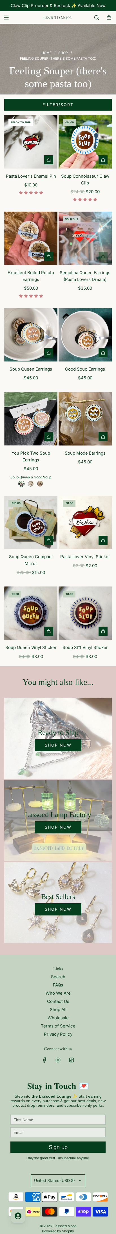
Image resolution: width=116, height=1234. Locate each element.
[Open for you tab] (18, 1216)
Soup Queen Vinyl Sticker (31, 647)
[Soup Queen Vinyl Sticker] (30, 613)
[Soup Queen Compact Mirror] (30, 522)
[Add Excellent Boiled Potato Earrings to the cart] (48, 256)
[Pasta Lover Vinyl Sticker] (85, 522)
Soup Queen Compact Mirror (31, 560)
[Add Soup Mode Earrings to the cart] (103, 436)
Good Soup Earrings (85, 369)
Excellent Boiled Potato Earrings (31, 276)
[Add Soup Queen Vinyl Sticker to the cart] (48, 631)
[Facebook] (44, 1060)
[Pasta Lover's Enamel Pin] (30, 141)
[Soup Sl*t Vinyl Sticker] (85, 613)
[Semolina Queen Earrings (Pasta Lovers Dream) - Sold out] (85, 256)
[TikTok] (71, 1060)
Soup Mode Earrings (85, 453)
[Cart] (109, 17)
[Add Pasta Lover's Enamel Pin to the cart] (48, 159)
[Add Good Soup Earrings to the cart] (103, 352)
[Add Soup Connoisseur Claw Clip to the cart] (103, 159)
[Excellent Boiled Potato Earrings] (30, 238)
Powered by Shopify (58, 1231)
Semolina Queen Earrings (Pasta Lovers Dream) (85, 276)
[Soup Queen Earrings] (30, 335)
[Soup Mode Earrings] (85, 419)
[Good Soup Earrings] (85, 335)
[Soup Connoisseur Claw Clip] (85, 141)
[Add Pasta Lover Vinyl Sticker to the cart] (103, 540)
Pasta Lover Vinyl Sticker (85, 556)
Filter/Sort (58, 104)
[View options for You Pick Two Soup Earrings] (48, 436)
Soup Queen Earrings (31, 369)
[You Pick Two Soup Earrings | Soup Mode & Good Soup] (40, 484)
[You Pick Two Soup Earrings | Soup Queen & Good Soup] (21, 484)
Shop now (58, 745)
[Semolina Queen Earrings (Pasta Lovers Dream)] (85, 238)
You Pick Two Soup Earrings (31, 456)
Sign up (58, 1147)
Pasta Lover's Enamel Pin (31, 176)
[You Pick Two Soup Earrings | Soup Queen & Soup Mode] (31, 484)
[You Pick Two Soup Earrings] (30, 419)
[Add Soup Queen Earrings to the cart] (48, 352)
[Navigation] (6, 17)
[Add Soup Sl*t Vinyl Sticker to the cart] (103, 631)
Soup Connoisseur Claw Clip (85, 179)
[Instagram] (58, 1060)
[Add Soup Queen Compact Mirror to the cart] (48, 540)
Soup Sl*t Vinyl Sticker (85, 647)
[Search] (96, 17)
